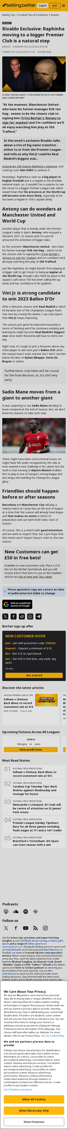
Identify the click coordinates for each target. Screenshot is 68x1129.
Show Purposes (34, 1122)
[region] (34, 1055)
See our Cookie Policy (52, 1035)
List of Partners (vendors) (18, 1089)
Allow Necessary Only (34, 1110)
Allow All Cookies (34, 1099)
